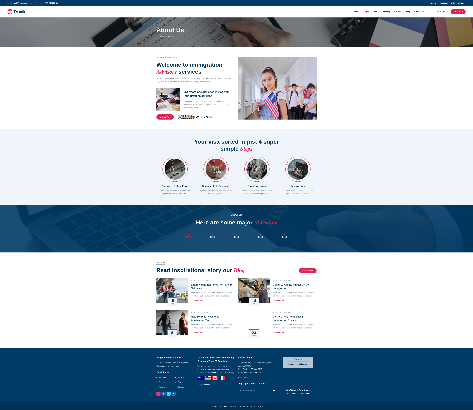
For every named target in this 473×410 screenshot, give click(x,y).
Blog (408, 12)
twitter (452, 3)
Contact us (419, 12)
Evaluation (181, 382)
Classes (180, 387)
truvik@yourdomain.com (22, 3)
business (162, 377)
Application (163, 387)
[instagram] (158, 394)
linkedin (461, 3)
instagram (434, 3)
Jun (172, 336)
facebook (444, 3)
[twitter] (169, 394)
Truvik (225, 406)
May (254, 336)
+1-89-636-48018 (255, 369)
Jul (254, 304)
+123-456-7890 (303, 394)
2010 (284, 237)
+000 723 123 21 (51, 3)
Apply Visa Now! (203, 385)
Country (397, 12)
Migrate (180, 377)
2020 (212, 237)
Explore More (165, 117)
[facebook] (163, 394)
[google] (174, 394)
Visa (375, 12)
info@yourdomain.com (253, 372)
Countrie (162, 382)
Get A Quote (458, 12)
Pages (366, 12)
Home (356, 12)
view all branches (245, 378)
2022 (188, 237)
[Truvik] (16, 11)
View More (195, 300)
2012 (260, 237)
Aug (172, 304)
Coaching (386, 12)
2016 (236, 237)
